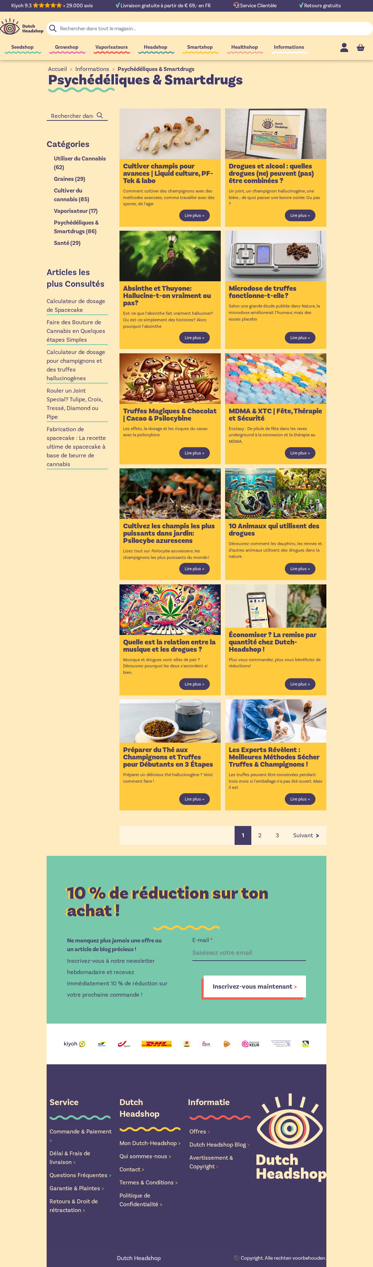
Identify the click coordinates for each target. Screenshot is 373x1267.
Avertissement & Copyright (211, 1162)
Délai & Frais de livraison (70, 1157)
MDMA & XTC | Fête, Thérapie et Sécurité (275, 414)
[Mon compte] (344, 47)
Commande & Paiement (80, 1136)
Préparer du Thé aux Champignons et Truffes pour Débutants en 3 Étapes (168, 757)
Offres (199, 1131)
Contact (131, 1169)
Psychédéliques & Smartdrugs (156, 69)
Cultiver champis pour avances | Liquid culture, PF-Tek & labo (168, 174)
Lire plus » (194, 215)
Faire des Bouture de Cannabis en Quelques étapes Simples (76, 331)
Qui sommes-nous (145, 1156)
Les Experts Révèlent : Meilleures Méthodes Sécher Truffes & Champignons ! (274, 757)
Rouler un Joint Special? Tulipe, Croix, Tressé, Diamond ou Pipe (75, 403)
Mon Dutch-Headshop (150, 1143)
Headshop (155, 47)
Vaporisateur (76, 211)
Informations (289, 47)
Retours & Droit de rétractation (74, 1206)
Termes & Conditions (148, 1182)
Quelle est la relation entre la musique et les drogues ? (169, 646)
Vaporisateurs (111, 47)
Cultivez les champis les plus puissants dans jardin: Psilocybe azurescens (169, 533)
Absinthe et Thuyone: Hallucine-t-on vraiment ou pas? (167, 296)
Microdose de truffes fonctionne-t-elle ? (263, 292)
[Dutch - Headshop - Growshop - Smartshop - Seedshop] (21, 26)
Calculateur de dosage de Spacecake (76, 305)
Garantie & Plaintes (77, 1188)
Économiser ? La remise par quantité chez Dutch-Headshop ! (273, 642)
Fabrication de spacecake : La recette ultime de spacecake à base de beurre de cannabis (76, 447)
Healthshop (244, 47)
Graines (69, 179)
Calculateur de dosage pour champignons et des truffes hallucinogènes (76, 365)
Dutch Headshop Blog (219, 1144)
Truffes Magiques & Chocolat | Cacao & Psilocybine (170, 414)
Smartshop (200, 47)
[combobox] (77, 116)
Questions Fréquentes (80, 1175)
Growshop (66, 47)
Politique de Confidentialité (140, 1200)
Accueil (57, 68)
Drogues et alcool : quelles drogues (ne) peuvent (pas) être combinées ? (271, 174)
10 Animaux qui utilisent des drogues (274, 529)
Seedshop (22, 47)
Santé (67, 243)
